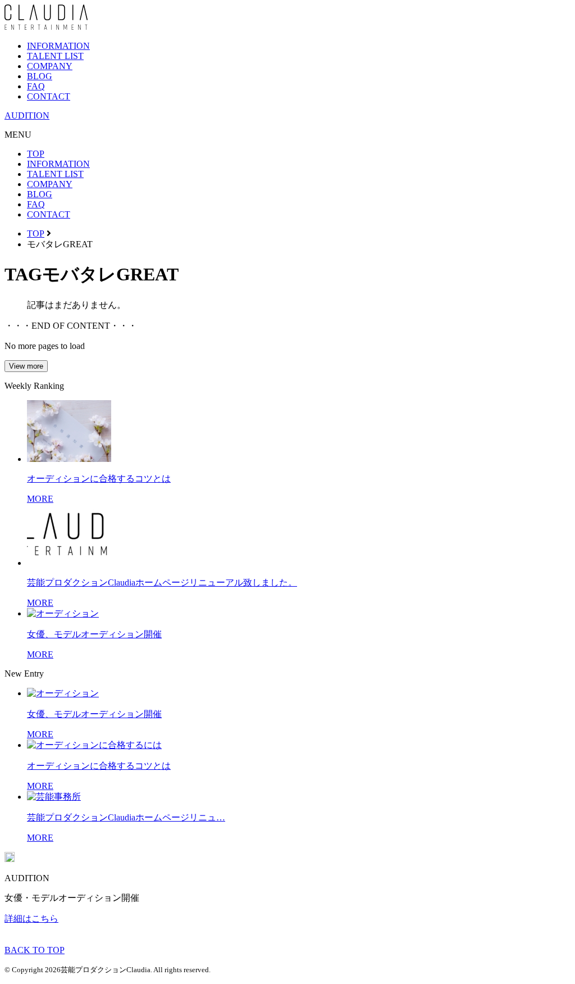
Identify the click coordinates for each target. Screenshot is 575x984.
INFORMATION (58, 46)
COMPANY (49, 66)
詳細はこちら (31, 918)
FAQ (36, 86)
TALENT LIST (55, 56)
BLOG (39, 76)
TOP (35, 153)
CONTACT (48, 96)
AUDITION (26, 115)
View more (26, 366)
